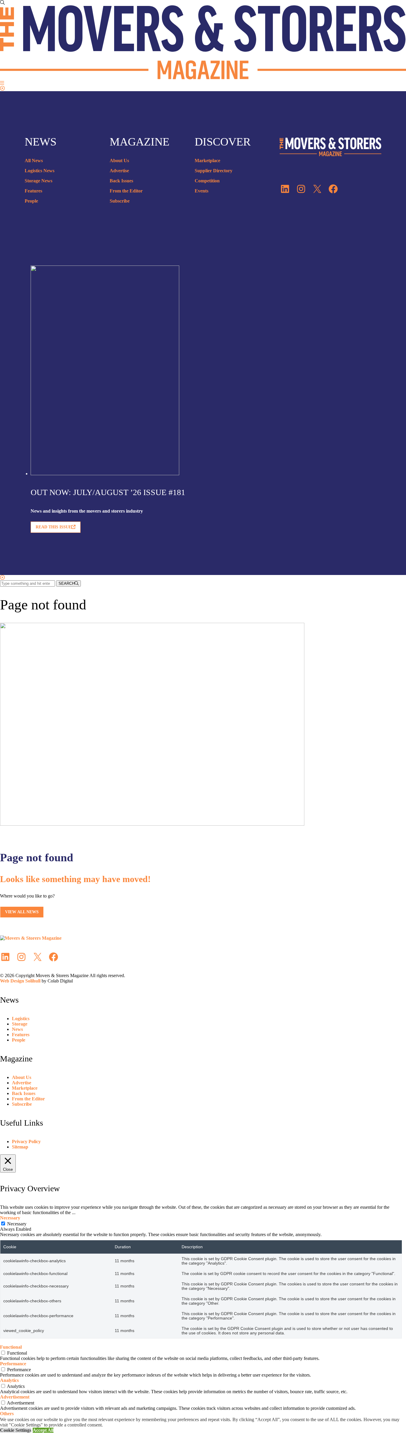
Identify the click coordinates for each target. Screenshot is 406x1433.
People (31, 200)
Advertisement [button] (14, 1396)
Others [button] (7, 1413)
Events (201, 190)
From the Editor (126, 190)
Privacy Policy (26, 1141)
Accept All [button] (43, 1430)
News (17, 1029)
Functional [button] (11, 1347)
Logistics (20, 1018)
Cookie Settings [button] (15, 1430)
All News (34, 160)
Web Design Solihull (20, 980)
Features (33, 190)
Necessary (16, 1223)
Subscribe (120, 200)
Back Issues (121, 180)
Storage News (38, 180)
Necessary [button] (10, 1217)
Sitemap (20, 1146)
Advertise (119, 170)
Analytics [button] (9, 1380)
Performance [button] (13, 1363)
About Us (119, 160)
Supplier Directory (213, 170)
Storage (19, 1023)
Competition (207, 180)
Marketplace (207, 160)
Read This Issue (53, 527)
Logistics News (39, 170)
